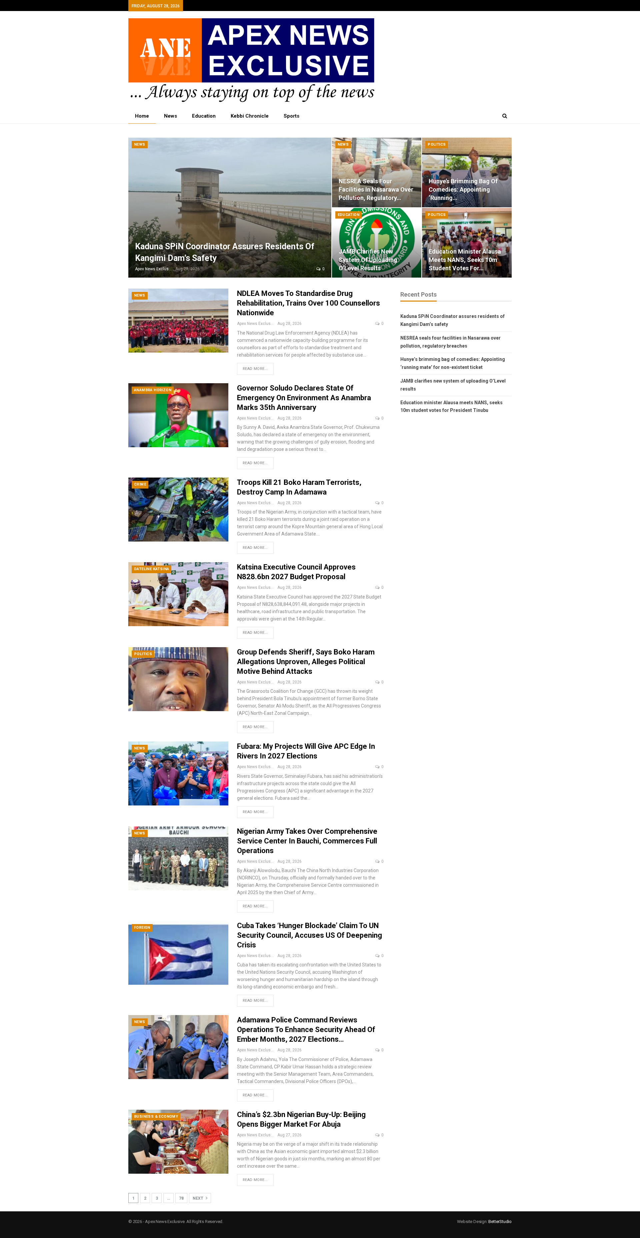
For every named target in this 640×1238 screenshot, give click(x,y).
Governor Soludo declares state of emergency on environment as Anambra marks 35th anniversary (304, 398)
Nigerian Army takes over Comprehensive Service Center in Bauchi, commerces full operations (307, 841)
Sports (291, 116)
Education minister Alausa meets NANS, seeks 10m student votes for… (465, 260)
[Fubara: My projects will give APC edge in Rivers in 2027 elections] (178, 773)
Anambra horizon (152, 390)
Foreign (142, 927)
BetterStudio (500, 1221)
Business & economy (156, 1116)
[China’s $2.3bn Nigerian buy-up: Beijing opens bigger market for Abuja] (178, 1142)
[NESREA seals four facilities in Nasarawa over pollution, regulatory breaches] (376, 172)
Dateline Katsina (151, 569)
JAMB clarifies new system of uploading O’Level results (368, 260)
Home (142, 116)
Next (198, 1198)
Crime (140, 484)
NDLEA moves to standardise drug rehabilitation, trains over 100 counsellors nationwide (308, 303)
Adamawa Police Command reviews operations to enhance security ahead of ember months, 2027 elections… (306, 1029)
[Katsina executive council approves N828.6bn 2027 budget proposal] (178, 594)
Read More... (255, 369)
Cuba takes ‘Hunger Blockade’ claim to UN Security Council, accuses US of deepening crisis (309, 935)
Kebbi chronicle (250, 116)
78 (181, 1198)
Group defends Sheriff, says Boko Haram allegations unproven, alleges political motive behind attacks (306, 661)
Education (204, 116)
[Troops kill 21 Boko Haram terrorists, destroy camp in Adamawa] (178, 510)
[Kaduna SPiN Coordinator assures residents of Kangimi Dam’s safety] (230, 207)
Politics (437, 144)
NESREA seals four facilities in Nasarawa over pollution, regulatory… (376, 189)
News (170, 116)
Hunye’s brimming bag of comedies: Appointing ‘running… (463, 189)
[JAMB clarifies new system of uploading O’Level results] (376, 243)
